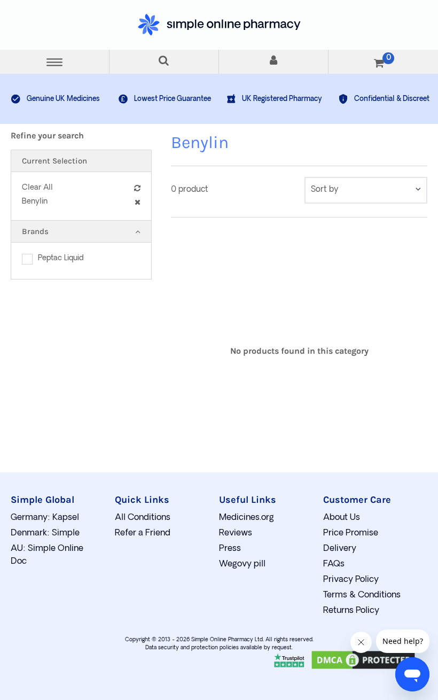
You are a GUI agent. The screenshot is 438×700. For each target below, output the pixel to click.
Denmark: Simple (45, 533)
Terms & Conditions (362, 595)
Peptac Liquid (61, 258)
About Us (341, 518)
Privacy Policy (351, 579)
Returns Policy (351, 610)
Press (230, 549)
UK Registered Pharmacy (282, 99)
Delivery (339, 549)
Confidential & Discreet (391, 99)
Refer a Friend (142, 533)
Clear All (37, 188)
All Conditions (142, 518)
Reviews (235, 533)
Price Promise (350, 533)
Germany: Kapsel (45, 518)
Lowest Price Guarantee (172, 99)
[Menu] (55, 62)
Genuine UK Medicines (63, 99)
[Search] (164, 62)
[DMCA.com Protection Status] (363, 669)
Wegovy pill (242, 564)
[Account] (273, 62)
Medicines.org (246, 518)
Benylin (35, 202)
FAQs (334, 564)
